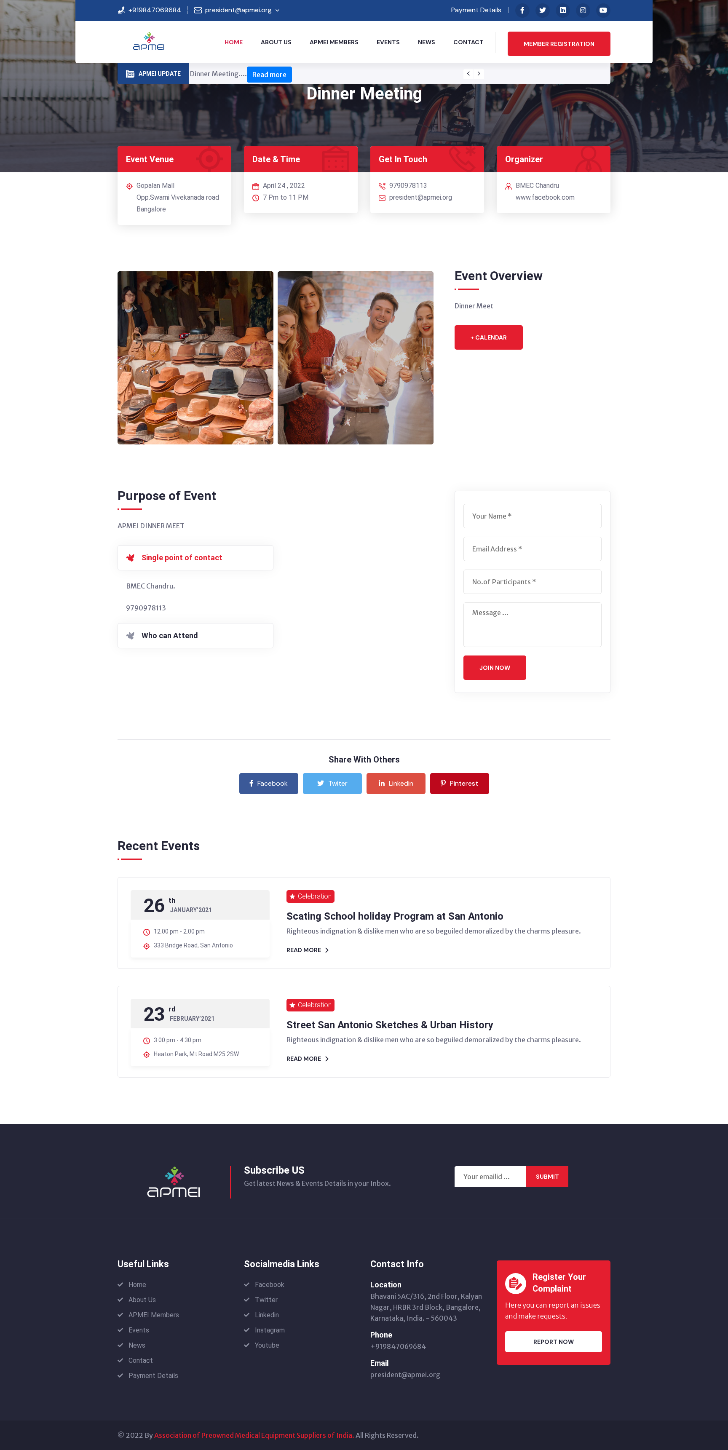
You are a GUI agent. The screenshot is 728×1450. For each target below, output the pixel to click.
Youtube (267, 1345)
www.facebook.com (545, 197)
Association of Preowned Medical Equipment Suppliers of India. (254, 1435)
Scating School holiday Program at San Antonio (394, 916)
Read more (269, 74)
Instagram (270, 1330)
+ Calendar (489, 337)
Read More (303, 950)
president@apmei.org (238, 9)
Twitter (266, 1300)
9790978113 (408, 186)
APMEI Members (334, 42)
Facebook (272, 783)
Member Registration (559, 44)
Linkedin (401, 783)
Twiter (338, 783)
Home (234, 42)
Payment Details (476, 9)
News (426, 42)
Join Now (494, 667)
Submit (547, 1176)
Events (388, 42)
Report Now (553, 1342)
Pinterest (464, 783)
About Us (276, 42)
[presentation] (468, 74)
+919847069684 (154, 9)
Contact (468, 42)
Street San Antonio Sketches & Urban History (389, 1025)
